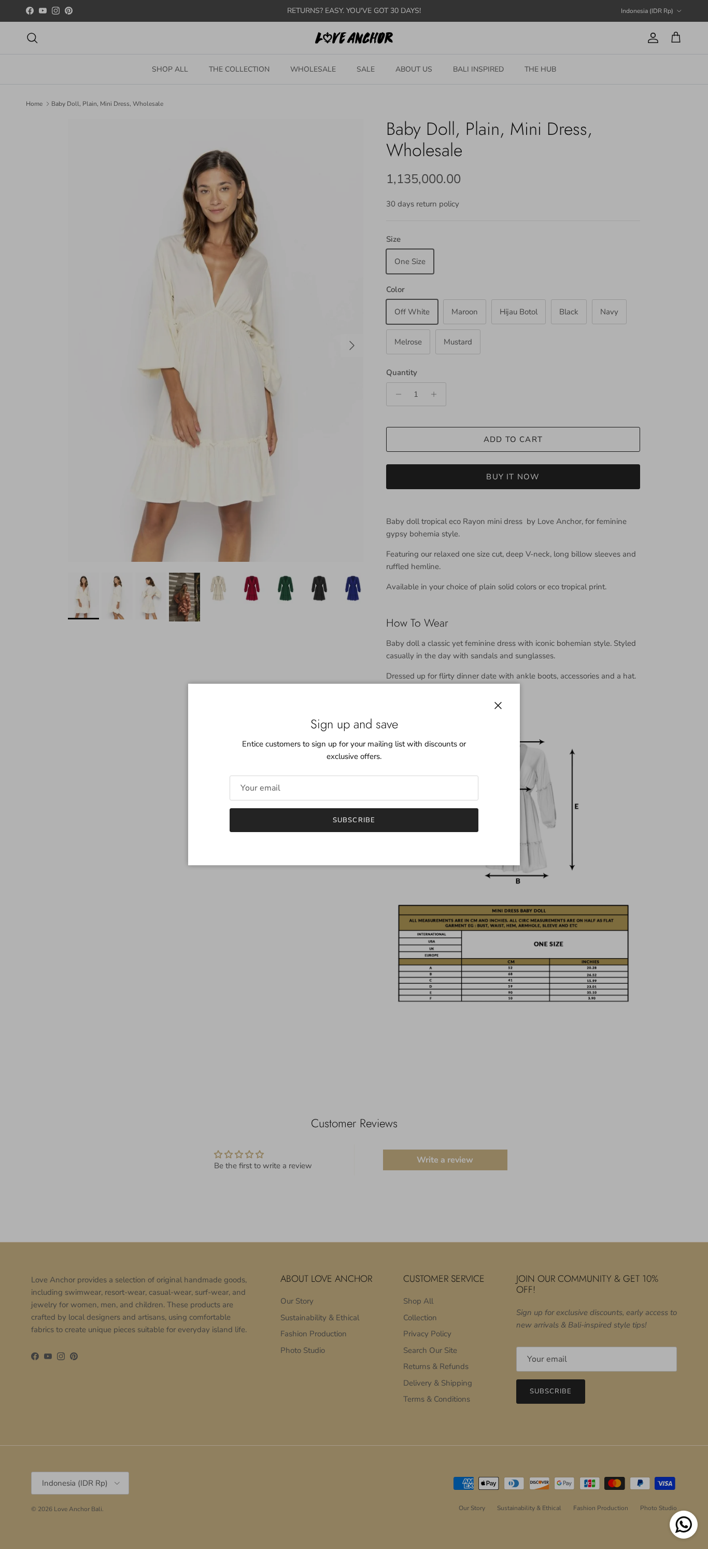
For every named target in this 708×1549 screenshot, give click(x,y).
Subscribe (354, 820)
